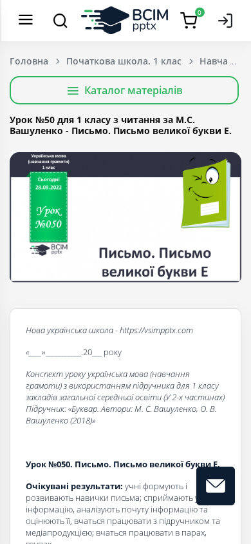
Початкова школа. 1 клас (123, 60)
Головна (29, 60)
